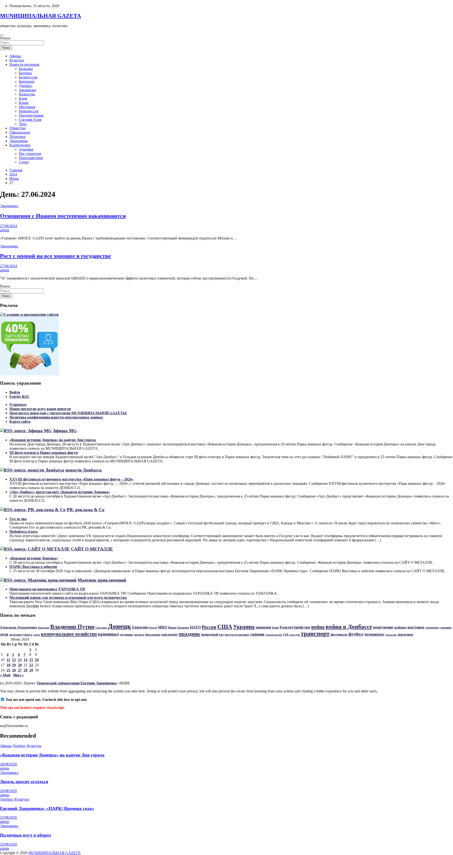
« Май (5, 675)
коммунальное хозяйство (69, 634)
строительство (273, 634)
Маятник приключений (102, 580)
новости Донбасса (83, 470)
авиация (263, 627)
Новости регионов (24, 64)
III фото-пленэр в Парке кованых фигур (43, 453)
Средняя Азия (30, 120)
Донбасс (25, 86)
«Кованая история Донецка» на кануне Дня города (52, 440)
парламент (170, 634)
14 (25, 660)
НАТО (195, 627)
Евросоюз (140, 627)
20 (20, 665)
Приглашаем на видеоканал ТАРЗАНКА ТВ (47, 589)
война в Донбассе (349, 626)
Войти (14, 392)
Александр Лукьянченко (18, 627)
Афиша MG (65, 430)
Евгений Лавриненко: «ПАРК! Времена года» (47, 808)
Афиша (15, 56)
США (224, 626)
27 (20, 670)
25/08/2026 (8, 817)
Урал (23, 124)
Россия (209, 626)
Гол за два (18, 519)
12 (14, 660)
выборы (400, 627)
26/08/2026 (8, 791)
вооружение (383, 627)
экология (391, 634)
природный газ (212, 634)
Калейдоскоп (19, 145)
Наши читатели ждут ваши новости (40, 409)
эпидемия (405, 634)
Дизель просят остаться (24, 781)
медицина (126, 634)
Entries (19, 397)
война (318, 627)
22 (31, 665)
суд (285, 634)
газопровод (432, 627)
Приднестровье (31, 115)
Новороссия (28, 111)
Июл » (18, 675)
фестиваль (339, 634)
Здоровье (26, 149)
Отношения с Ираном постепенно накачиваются (63, 216)
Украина (244, 627)
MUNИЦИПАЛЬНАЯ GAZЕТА (40, 16)
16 (37, 660)
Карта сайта (19, 421)
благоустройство (295, 627)
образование (153, 634)
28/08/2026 (8, 764)
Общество (17, 128)
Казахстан (27, 94)
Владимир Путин (72, 627)
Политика (17, 137)
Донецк (119, 626)
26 (14, 670)
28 (25, 670)
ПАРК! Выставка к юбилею (33, 567)
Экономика (18, 141)
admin (4, 230)
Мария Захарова (178, 627)
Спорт (24, 162)
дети (4, 634)
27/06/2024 (8, 226)
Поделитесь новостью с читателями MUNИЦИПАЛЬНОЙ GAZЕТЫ (68, 413)
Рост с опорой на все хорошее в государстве (55, 256)
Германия (101, 627)
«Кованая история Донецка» (33, 558)
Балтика (25, 73)
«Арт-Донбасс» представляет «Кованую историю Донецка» (59, 492)
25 (8, 670)
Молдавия (27, 107)
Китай (153, 627)
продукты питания (237, 634)
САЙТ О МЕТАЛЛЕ (92, 549)
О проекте (18, 405)
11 (8, 660)
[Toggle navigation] (2, 35)
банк (275, 627)
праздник (189, 634)
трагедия (294, 634)
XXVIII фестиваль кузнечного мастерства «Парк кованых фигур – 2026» (71, 479)
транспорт (315, 633)
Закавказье (27, 90)
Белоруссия (28, 77)
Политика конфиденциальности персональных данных (56, 417)
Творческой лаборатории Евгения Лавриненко (77, 683)
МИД (162, 627)
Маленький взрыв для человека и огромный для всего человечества (68, 598)
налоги (139, 634)
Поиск (5, 38)
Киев (23, 98)
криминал (108, 634)
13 (20, 660)
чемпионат (374, 634)
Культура (16, 60)
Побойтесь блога (23, 532)
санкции (257, 634)
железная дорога (20, 634)
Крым (23, 103)
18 (8, 665)
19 (14, 665)
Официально (19, 132)
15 (31, 660)
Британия (26, 81)
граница (446, 627)
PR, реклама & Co (86, 509)
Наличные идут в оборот (25, 835)
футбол (355, 634)
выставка (415, 627)
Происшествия (31, 158)
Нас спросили (30, 154)
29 (31, 670)
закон (36, 634)
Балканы (26, 69)
